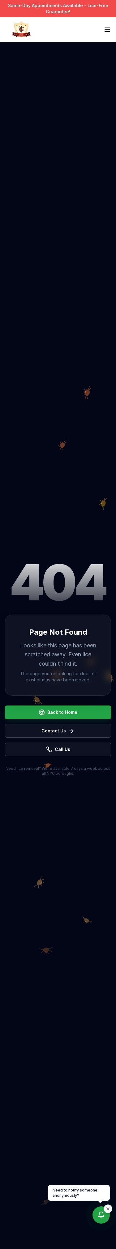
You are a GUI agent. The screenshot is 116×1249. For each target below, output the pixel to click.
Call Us (62, 749)
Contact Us (53, 730)
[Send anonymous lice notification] (101, 1215)
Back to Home (62, 712)
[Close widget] (108, 1208)
